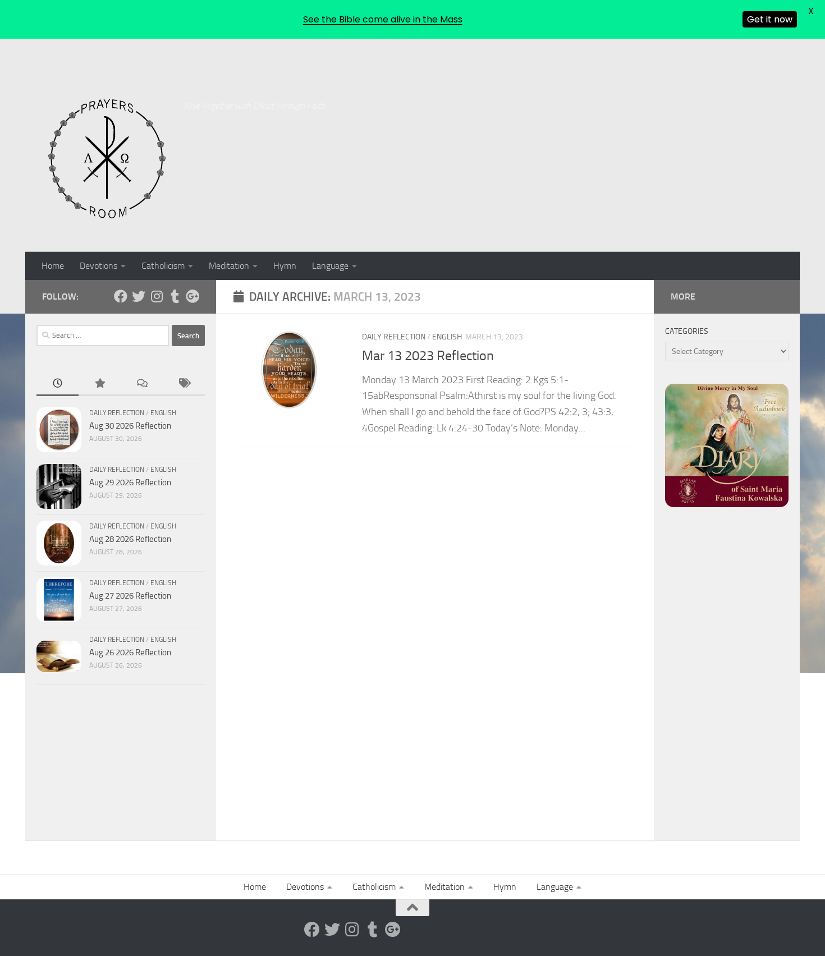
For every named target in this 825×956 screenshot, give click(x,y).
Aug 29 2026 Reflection (130, 482)
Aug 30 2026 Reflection (130, 426)
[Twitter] (138, 296)
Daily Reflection (393, 337)
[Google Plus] (192, 296)
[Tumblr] (174, 296)
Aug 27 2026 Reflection (130, 596)
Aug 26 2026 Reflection (130, 652)
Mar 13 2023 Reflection (428, 356)
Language (330, 265)
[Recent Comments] (142, 384)
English (447, 337)
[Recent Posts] (57, 384)
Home (53, 265)
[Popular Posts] (100, 384)
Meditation (229, 265)
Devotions (98, 265)
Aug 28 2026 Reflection (130, 539)
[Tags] (184, 384)
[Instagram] (156, 296)
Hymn (284, 265)
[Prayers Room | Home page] (107, 159)
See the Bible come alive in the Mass (382, 19)
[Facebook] (120, 296)
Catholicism (163, 265)
